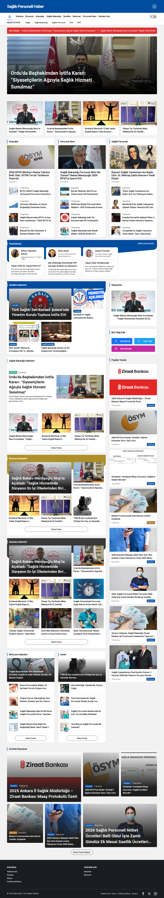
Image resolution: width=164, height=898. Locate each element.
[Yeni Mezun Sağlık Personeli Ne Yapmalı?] (82, 727)
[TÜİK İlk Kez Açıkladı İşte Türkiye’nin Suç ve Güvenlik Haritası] (88, 509)
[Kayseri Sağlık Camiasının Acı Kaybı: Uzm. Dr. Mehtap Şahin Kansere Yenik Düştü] (133, 165)
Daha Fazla (56, 448)
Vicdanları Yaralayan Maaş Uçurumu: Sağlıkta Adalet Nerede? (135, 790)
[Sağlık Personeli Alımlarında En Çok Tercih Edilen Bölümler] (82, 714)
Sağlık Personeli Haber (25, 6)
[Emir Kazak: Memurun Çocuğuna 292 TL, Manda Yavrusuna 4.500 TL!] (24, 337)
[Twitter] (149, 893)
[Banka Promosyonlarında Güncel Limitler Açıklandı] (133, 507)
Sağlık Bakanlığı (41, 23)
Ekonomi (13, 833)
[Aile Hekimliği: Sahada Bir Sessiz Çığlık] (82, 688)
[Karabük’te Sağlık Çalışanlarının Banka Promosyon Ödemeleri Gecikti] (88, 304)
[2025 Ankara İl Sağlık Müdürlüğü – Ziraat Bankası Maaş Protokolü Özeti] (133, 386)
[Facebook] (143, 893)
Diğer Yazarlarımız (146, 243)
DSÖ (79, 23)
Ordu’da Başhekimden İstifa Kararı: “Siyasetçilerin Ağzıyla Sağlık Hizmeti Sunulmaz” (59, 31)
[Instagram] (155, 893)
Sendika (15, 305)
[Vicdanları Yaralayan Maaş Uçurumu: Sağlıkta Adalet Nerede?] (133, 468)
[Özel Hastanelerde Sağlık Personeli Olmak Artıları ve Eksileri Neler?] (82, 701)
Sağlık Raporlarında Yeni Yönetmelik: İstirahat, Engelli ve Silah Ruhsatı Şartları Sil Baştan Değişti (30, 674)
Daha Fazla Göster (82, 852)
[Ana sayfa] (9, 16)
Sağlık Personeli (58, 23)
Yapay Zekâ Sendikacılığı (97, 263)
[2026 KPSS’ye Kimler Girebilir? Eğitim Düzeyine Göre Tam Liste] (133, 429)
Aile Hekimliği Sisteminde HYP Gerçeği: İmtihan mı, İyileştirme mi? (63, 266)
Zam (71, 23)
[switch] (153, 16)
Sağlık (27, 23)
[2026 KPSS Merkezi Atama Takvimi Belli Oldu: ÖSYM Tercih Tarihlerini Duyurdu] (30, 165)
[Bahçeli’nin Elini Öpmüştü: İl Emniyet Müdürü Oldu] (30, 230)
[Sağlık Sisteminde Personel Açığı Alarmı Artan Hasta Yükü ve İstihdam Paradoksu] (88, 592)
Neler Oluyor (13, 23)
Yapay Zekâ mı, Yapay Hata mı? (26, 266)
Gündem (13, 372)
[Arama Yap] (154, 6)
